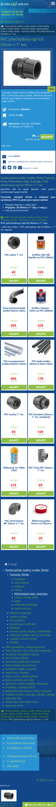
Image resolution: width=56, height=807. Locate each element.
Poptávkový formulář (21, 743)
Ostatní (14, 642)
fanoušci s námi (30, 168)
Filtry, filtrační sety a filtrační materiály (28, 650)
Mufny (18, 590)
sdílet (43, 805)
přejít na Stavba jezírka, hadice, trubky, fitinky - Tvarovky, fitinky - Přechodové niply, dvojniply (25, 218)
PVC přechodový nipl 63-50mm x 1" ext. (29, 719)
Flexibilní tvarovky (20, 613)
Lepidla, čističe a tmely (23, 638)
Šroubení (19, 579)
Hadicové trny (22, 608)
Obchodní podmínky (20, 738)
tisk (51, 805)
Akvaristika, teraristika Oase (21, 702)
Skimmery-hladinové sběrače (22, 661)
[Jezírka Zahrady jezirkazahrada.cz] (2, 26)
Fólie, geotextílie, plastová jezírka (25, 647)
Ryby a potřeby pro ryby (19, 680)
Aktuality (13, 766)
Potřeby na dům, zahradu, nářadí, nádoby (30, 694)
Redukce (19, 586)
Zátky (17, 601)
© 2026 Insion (45, 780)
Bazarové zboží (14, 705)
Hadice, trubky (18, 616)
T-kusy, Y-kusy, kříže (26, 597)
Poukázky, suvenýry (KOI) (20, 687)
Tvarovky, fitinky (19, 574)
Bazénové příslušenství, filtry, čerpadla (28, 691)
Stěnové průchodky (25, 604)
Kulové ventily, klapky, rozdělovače (30, 631)
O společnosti (16, 761)
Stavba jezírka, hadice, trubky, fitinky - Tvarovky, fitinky (25, 27)
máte (14, 156)
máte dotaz (32, 805)
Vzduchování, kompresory (20, 665)
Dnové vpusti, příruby (23, 624)
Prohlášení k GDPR (19, 748)
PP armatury (17, 620)
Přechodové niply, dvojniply (31, 593)
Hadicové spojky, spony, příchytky (30, 635)
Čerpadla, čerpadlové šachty (22, 654)
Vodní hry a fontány (17, 672)
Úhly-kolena (21, 582)
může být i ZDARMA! (24, 125)
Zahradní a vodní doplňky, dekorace (26, 683)
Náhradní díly (13, 698)
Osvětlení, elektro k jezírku (21, 669)
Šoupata (15, 627)
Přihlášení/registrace (13, 21)
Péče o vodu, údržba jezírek (21, 676)
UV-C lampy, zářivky (17, 658)
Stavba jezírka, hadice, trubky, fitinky (20, 26)
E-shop (12, 564)
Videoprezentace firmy (22, 756)
